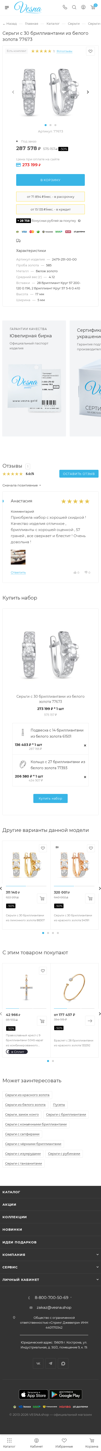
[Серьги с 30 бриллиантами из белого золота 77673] (50, 92)
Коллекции (14, 1217)
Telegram (50, 1363)
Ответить (18, 572)
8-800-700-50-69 (51, 1298)
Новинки (12, 1229)
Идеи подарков (19, 1242)
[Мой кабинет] (83, 7)
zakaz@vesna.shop (54, 1307)
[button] (45, 125)
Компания (13, 1255)
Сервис (10, 1267)
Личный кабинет (20, 1280)
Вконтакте (38, 1363)
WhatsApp (63, 1363)
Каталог (11, 1192)
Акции (9, 1204)
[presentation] (13, 92)
